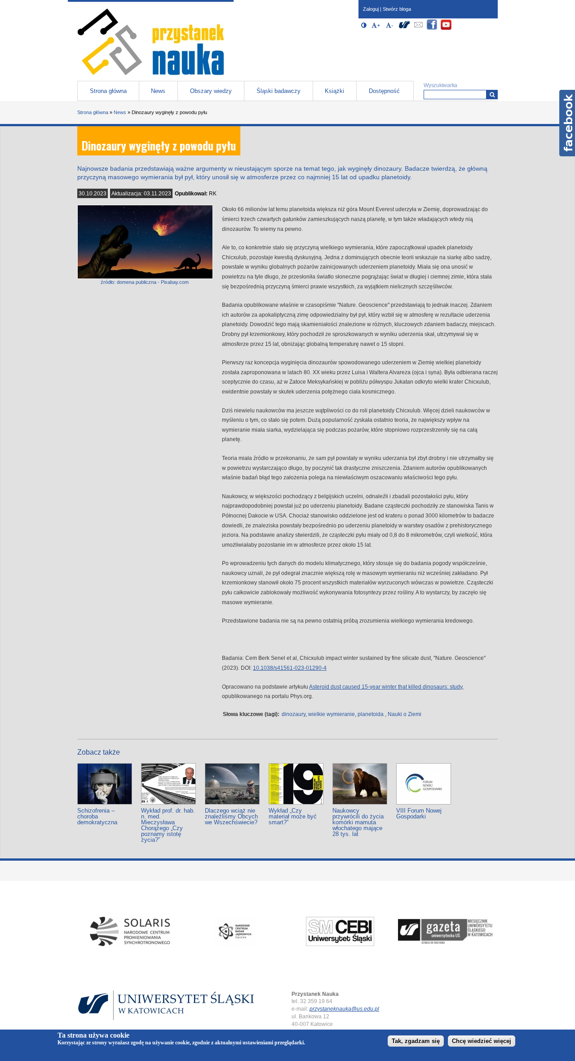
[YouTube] (446, 28)
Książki (334, 91)
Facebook (567, 123)
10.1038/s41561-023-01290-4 (290, 668)
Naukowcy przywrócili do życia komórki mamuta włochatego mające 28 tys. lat (358, 822)
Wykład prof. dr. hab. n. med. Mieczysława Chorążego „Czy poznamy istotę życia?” (168, 825)
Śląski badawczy (279, 91)
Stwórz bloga (397, 9)
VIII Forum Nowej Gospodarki (419, 813)
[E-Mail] (418, 28)
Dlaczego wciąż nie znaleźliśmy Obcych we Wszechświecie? (231, 816)
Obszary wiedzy (211, 91)
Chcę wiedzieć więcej (481, 1041)
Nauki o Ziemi (404, 714)
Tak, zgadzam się (416, 1041)
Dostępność (384, 91)
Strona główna (108, 91)
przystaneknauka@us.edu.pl (344, 1009)
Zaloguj (371, 9)
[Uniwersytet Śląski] (404, 28)
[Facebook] (432, 28)
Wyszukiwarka (440, 85)
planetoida (371, 714)
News (158, 91)
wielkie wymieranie (331, 714)
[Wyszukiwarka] (492, 94)
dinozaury (293, 714)
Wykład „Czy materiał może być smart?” (293, 816)
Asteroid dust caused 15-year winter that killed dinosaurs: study (385, 687)
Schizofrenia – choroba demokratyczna (97, 816)
